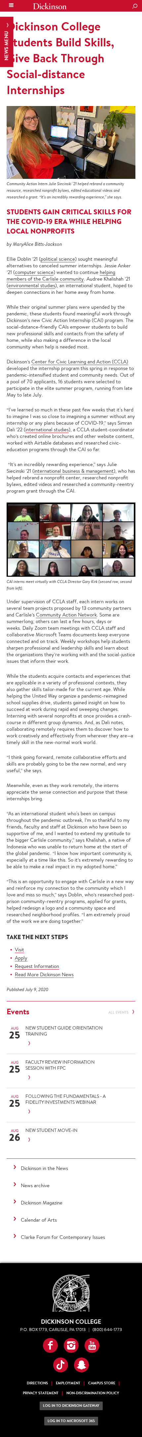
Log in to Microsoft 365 (71, 1420)
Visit (19, 949)
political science (58, 259)
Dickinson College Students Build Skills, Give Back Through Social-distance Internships (60, 58)
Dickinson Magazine (41, 1202)
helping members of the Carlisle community (61, 275)
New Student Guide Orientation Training (64, 1031)
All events (118, 1012)
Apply (21, 958)
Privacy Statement (40, 1393)
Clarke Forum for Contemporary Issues (63, 1237)
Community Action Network (66, 615)
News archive (35, 1185)
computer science (34, 272)
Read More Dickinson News (44, 974)
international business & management (74, 471)
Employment (68, 1383)
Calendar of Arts (39, 1220)
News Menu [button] (6, 45)
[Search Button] (134, 6)
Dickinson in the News (44, 1168)
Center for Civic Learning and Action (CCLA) (79, 361)
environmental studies (31, 285)
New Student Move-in (51, 1130)
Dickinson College (50, 6)
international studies (47, 429)
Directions (37, 1383)
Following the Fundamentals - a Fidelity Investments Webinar (65, 1099)
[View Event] (68, 1043)
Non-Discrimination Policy (92, 1393)
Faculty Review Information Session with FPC (60, 1065)
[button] (50, 1345)
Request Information (37, 966)
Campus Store (101, 1383)
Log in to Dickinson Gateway (71, 1405)
